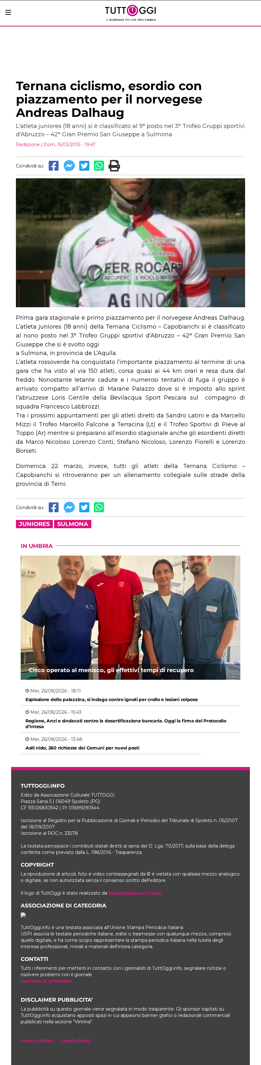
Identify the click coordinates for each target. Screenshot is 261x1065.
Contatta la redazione (46, 981)
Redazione (28, 144)
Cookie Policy (75, 1041)
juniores (34, 524)
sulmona (72, 524)
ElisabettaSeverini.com (135, 893)
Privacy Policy (37, 1041)
